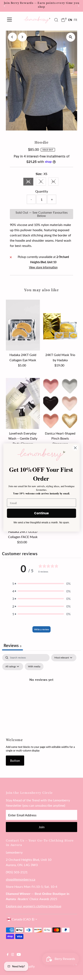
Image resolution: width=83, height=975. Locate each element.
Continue (41, 513)
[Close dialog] (75, 448)
